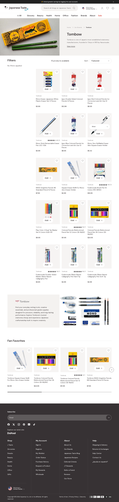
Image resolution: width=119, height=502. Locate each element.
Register (39, 449)
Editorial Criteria (70, 462)
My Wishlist (40, 453)
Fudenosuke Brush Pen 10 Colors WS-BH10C (97, 189)
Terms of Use (63, 497)
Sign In (38, 445)
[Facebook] (8, 424)
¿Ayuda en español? (100, 462)
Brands (84, 15)
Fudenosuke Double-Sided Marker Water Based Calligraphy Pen (46, 277)
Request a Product (43, 466)
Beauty (40, 15)
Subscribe (108, 417)
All (20, 15)
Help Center (97, 453)
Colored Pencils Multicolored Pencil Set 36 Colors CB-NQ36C (99, 232)
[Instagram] (19, 424)
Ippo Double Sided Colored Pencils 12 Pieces (72, 100)
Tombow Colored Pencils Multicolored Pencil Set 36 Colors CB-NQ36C (44, 380)
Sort (86, 61)
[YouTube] (29, 424)
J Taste (10, 445)
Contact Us (97, 457)
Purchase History (42, 462)
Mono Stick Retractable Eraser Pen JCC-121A (47, 144)
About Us (67, 445)
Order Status (41, 457)
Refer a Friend (69, 470)
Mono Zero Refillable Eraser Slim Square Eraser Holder (98, 144)
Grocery (30, 15)
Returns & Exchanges (101, 449)
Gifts (9, 474)
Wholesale (40, 474)
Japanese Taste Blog (72, 453)
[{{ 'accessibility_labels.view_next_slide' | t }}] (111, 370)
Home (57, 15)
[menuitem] (19, 15)
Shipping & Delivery (100, 445)
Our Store (68, 478)
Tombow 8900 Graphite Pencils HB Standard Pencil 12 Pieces (99, 379)
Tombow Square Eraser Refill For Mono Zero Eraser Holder (18, 379)
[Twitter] (14, 424)
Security (83, 497)
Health (49, 15)
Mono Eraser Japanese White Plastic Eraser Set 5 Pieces (47, 100)
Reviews (67, 474)
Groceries (11, 449)
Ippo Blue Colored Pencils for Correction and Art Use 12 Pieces (73, 145)
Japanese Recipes (71, 457)
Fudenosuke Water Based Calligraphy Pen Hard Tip (71, 276)
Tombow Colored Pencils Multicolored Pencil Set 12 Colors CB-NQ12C (70, 381)
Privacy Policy (73, 497)
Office (65, 15)
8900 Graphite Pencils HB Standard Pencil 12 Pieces (46, 189)
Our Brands (68, 449)
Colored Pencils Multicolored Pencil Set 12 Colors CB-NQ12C (73, 231)
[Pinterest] (24, 424)
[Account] (102, 8)
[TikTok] (34, 424)
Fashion (74, 15)
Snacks (10, 453)
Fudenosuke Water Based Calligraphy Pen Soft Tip (97, 276)
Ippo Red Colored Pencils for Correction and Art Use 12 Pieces (98, 101)
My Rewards (40, 470)
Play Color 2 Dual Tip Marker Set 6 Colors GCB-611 (46, 231)
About (92, 15)
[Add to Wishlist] (57, 72)
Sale (100, 15)
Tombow (38, 96)
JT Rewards (68, 466)
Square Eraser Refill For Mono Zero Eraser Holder (73, 189)
